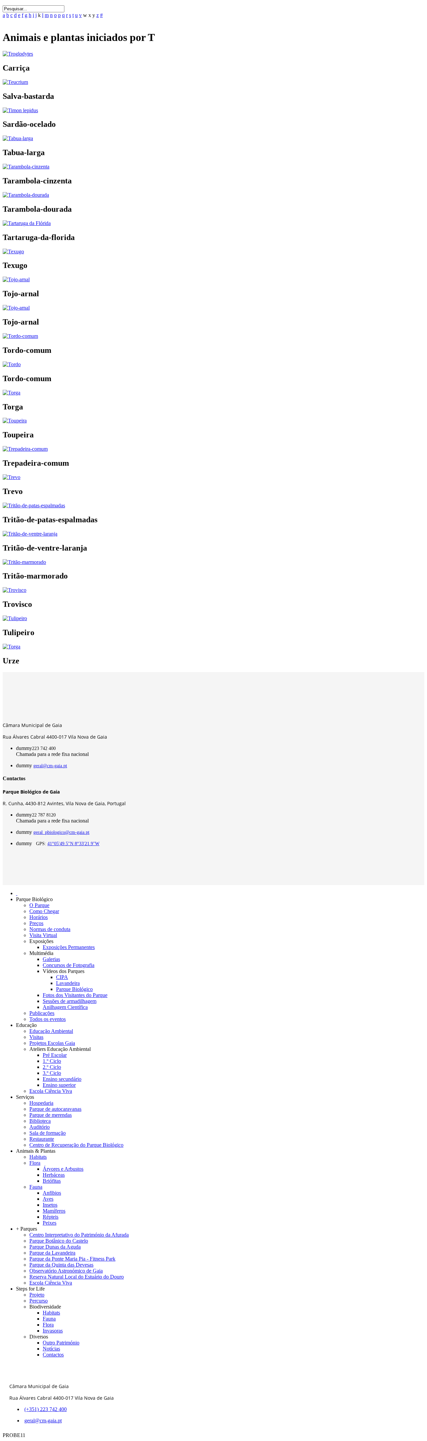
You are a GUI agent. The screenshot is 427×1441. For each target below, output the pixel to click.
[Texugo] (13, 251)
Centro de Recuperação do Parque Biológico (76, 1145)
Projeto (36, 1295)
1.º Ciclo (52, 1061)
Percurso (38, 1301)
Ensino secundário (62, 1079)
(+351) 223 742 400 (45, 1409)
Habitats (38, 1157)
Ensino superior (59, 1085)
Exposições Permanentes (69, 947)
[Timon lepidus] (20, 110)
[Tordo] (12, 364)
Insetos (50, 1205)
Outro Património (61, 1342)
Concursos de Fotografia (68, 965)
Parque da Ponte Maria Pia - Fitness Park (72, 1259)
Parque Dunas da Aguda (55, 1247)
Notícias (51, 1348)
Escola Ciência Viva (50, 1091)
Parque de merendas (50, 1115)
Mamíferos (54, 1211)
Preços (36, 923)
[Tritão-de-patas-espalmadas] (34, 505)
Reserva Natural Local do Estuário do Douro (76, 1277)
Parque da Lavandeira (52, 1253)
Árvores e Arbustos (63, 1169)
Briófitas (52, 1181)
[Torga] (11, 392)
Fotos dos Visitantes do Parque (75, 995)
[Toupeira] (15, 420)
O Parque (39, 905)
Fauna (35, 1187)
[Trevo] (11, 477)
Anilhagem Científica (65, 1007)
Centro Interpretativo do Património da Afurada (79, 1235)
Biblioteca (40, 1121)
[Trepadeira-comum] (25, 449)
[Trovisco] (14, 590)
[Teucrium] (15, 82)
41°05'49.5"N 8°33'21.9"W (73, 843)
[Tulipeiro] (15, 618)
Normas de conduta (49, 929)
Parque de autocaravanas (55, 1109)
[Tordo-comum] (20, 336)
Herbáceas (54, 1175)
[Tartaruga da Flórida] (27, 223)
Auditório (39, 1127)
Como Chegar (44, 911)
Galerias (51, 959)
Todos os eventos (47, 1019)
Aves (48, 1199)
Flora (34, 1163)
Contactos (53, 1354)
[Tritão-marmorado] (24, 562)
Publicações (41, 1013)
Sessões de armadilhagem (69, 1001)
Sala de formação (47, 1133)
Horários (38, 917)
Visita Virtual (43, 935)
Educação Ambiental (51, 1031)
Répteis (50, 1217)
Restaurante (41, 1139)
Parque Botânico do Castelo (58, 1241)
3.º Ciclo (52, 1073)
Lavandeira (68, 983)
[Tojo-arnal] (16, 279)
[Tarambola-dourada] (26, 195)
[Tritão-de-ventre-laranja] (30, 534)
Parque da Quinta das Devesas (61, 1265)
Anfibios (52, 1193)
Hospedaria (41, 1103)
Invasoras (53, 1330)
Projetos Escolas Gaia (52, 1043)
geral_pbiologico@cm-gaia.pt (61, 832)
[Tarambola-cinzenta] (26, 166)
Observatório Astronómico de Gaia (66, 1271)
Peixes (49, 1223)
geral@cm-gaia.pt (50, 765)
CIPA (62, 977)
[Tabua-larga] (18, 138)
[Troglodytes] (18, 54)
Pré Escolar (55, 1055)
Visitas (36, 1037)
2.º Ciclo (52, 1067)
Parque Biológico (74, 989)
